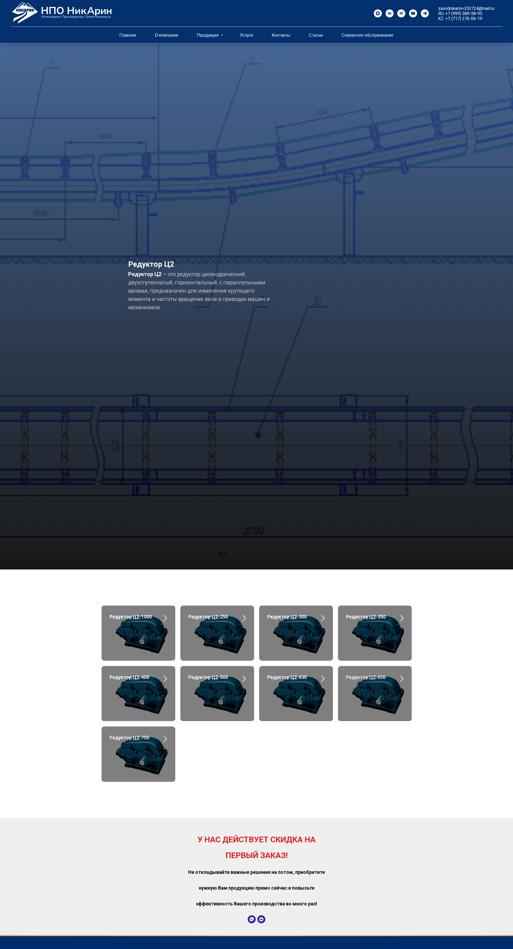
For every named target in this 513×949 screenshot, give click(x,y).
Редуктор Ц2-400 (129, 677)
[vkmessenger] (261, 919)
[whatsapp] (252, 919)
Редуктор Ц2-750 (129, 737)
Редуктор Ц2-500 (208, 677)
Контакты (281, 35)
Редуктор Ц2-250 (208, 616)
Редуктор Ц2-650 (366, 677)
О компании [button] (166, 35)
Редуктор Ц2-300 (287, 616)
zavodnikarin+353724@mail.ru (466, 8)
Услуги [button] (246, 35)
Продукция (208, 35)
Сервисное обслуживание (367, 35)
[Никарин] (390, 13)
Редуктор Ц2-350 (366, 616)
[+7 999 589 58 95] (378, 13)
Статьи (316, 35)
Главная (127, 35)
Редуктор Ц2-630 (287, 677)
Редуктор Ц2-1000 (131, 616)
